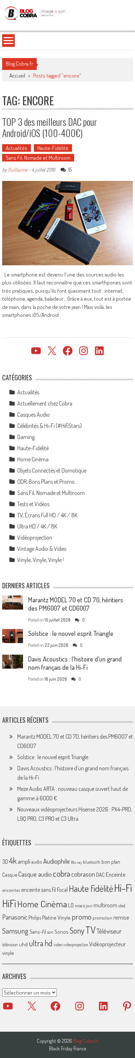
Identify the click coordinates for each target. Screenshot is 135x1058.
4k (13, 860)
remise (121, 917)
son (50, 932)
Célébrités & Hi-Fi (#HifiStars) (49, 425)
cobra (61, 873)
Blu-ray (76, 862)
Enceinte (116, 874)
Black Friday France (67, 1048)
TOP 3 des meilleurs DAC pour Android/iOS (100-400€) (49, 127)
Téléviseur (109, 931)
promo (81, 916)
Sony (76, 930)
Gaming (26, 437)
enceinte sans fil (38, 889)
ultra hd (41, 943)
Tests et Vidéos (33, 504)
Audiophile (56, 861)
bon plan (111, 861)
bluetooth (91, 862)
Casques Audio (33, 414)
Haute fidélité (91, 888)
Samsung (15, 930)
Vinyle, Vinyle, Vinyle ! (40, 559)
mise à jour (84, 905)
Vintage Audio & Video (42, 548)
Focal (62, 889)
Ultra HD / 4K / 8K (37, 526)
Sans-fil (38, 931)
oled (121, 905)
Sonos (61, 931)
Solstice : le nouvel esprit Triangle (70, 633)
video (58, 944)
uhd (23, 944)
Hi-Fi (123, 887)
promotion (102, 918)
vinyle (8, 952)
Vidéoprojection (34, 537)
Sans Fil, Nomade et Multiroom (38, 157)
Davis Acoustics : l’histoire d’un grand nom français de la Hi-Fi (75, 663)
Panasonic (14, 917)
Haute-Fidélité (52, 148)
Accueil (17, 75)
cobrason (83, 874)
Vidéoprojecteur (107, 944)
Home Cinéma (33, 459)
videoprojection (75, 944)
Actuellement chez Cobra (44, 403)
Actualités (16, 148)
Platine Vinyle (56, 917)
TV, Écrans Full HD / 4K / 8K (47, 515)
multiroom (105, 905)
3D (5, 861)
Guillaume (17, 170)
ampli (24, 861)
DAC (100, 874)
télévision (10, 944)
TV (90, 930)
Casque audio (35, 874)
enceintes (11, 890)
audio (36, 862)
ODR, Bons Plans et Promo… (47, 481)
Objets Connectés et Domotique (51, 470)
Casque (9, 874)
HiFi (9, 903)
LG (71, 905)
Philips (34, 918)
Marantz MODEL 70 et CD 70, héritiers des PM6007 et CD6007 (75, 604)
